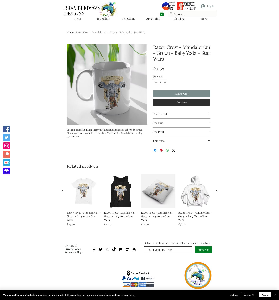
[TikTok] (114, 249)
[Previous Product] (62, 191)
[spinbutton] (160, 82)
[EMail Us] (6, 171)
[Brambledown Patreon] (6, 154)
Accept (265, 294)
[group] (139, 200)
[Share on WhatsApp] (167, 150)
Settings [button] (234, 294)
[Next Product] (217, 191)
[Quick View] (84, 191)
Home (70, 32)
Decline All (248, 294)
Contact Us (71, 245)
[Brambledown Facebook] (6, 129)
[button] (162, 13)
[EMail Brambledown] (134, 249)
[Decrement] (156, 82)
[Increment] (165, 82)
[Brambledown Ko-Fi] (6, 162)
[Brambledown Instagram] (6, 145)
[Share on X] (174, 150)
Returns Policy (73, 252)
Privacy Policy (73, 249)
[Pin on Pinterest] (161, 150)
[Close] (275, 294)
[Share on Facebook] (155, 150)
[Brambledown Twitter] (6, 137)
